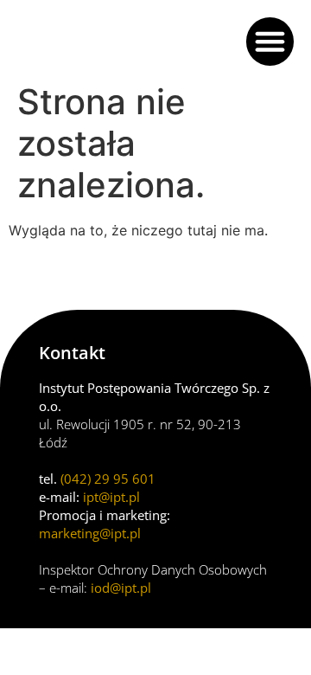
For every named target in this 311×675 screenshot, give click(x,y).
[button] (270, 41)
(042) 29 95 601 (108, 478)
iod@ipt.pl (121, 587)
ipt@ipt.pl (111, 496)
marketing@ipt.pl (90, 533)
